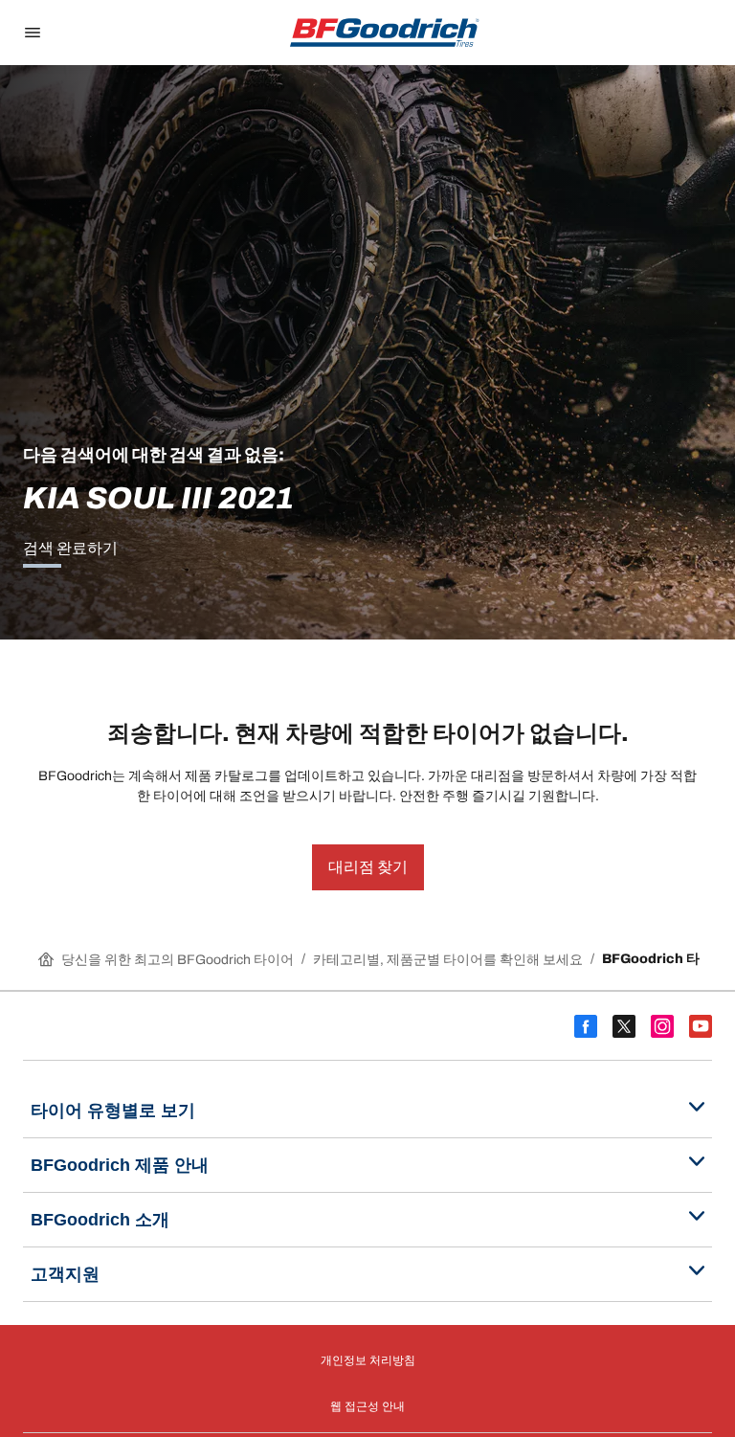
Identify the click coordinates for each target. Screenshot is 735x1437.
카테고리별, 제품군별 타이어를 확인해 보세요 (448, 960)
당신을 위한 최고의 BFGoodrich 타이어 (177, 960)
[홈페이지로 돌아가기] (384, 32)
